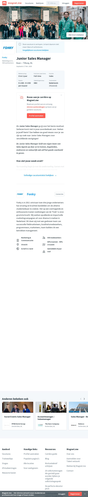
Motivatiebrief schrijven (51, 464)
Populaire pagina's (31, 458)
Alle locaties (29, 463)
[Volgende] (84, 399)
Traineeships (7, 458)
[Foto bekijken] (29, 22)
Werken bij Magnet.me (76, 466)
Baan (18, 63)
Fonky (4, 57)
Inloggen (65, 3)
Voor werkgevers (31, 468)
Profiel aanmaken (36, 115)
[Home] (12, 3)
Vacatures (29, 3)
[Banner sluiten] (61, 95)
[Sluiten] (85, 494)
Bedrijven (40, 3)
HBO (35, 83)
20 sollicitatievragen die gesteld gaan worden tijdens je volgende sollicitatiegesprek (53, 476)
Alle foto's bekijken (76, 35)
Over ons (70, 454)
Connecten (59, 194)
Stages (5, 463)
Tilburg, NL (28, 63)
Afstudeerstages (9, 468)
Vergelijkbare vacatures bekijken (36, 50)
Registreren (79, 3)
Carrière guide (51, 454)
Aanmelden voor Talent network (74, 460)
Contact (70, 470)
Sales (51, 76)
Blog (47, 458)
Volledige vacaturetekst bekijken (39, 175)
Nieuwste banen (9, 472)
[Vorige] (80, 399)
